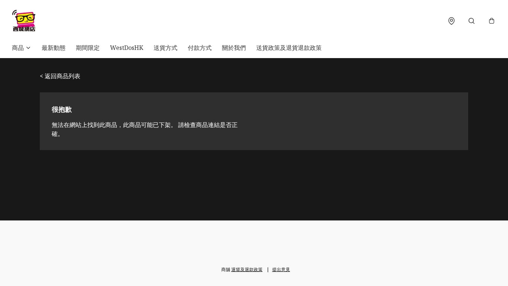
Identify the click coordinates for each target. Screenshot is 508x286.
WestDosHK (126, 48)
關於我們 (234, 48)
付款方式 (200, 48)
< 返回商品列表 (60, 76)
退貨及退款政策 (247, 269)
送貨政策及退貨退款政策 (289, 48)
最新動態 (53, 48)
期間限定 (88, 48)
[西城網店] (24, 21)
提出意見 (281, 269)
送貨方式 (165, 48)
